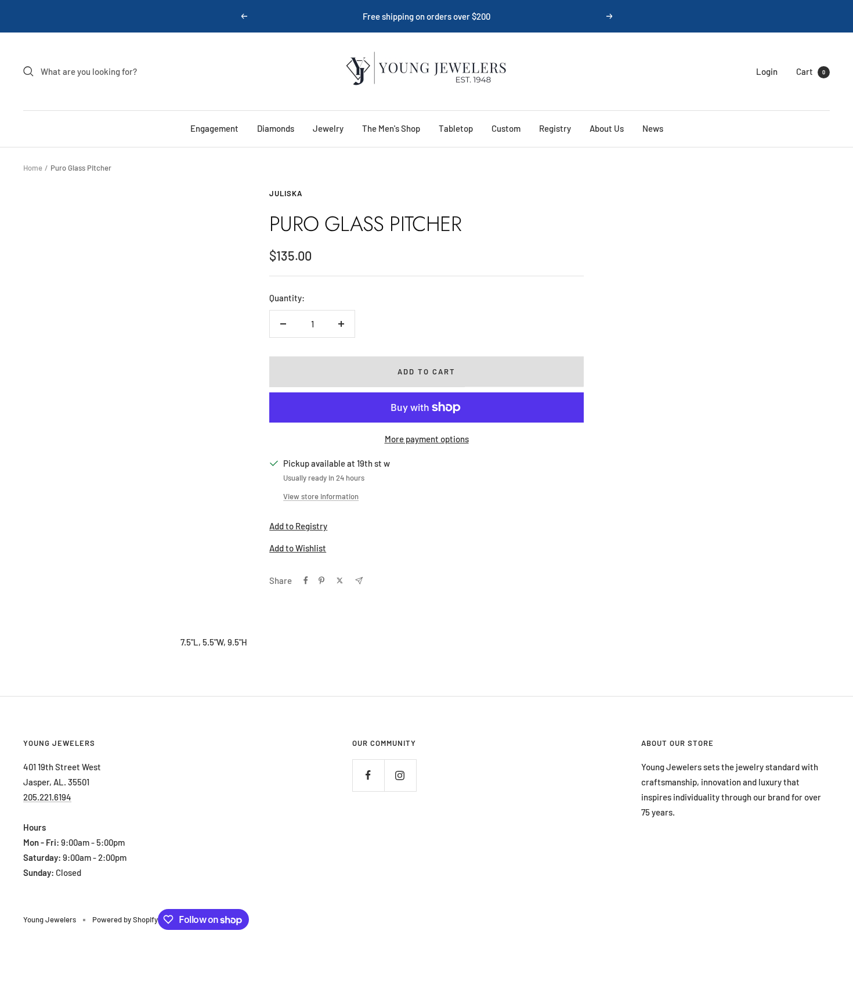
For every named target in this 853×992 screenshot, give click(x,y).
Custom (506, 128)
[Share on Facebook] (305, 580)
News (652, 128)
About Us (607, 128)
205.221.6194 (47, 797)
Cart (810, 71)
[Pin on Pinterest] (321, 580)
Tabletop (456, 128)
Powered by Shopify (125, 919)
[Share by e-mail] (359, 581)
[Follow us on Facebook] (368, 775)
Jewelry (328, 128)
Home (32, 167)
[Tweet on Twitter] (340, 580)
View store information (321, 496)
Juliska (285, 193)
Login (767, 71)
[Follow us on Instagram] (400, 775)
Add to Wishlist (297, 548)
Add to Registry (298, 526)
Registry (555, 128)
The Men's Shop (391, 128)
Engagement (214, 128)
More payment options (427, 439)
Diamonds (275, 128)
